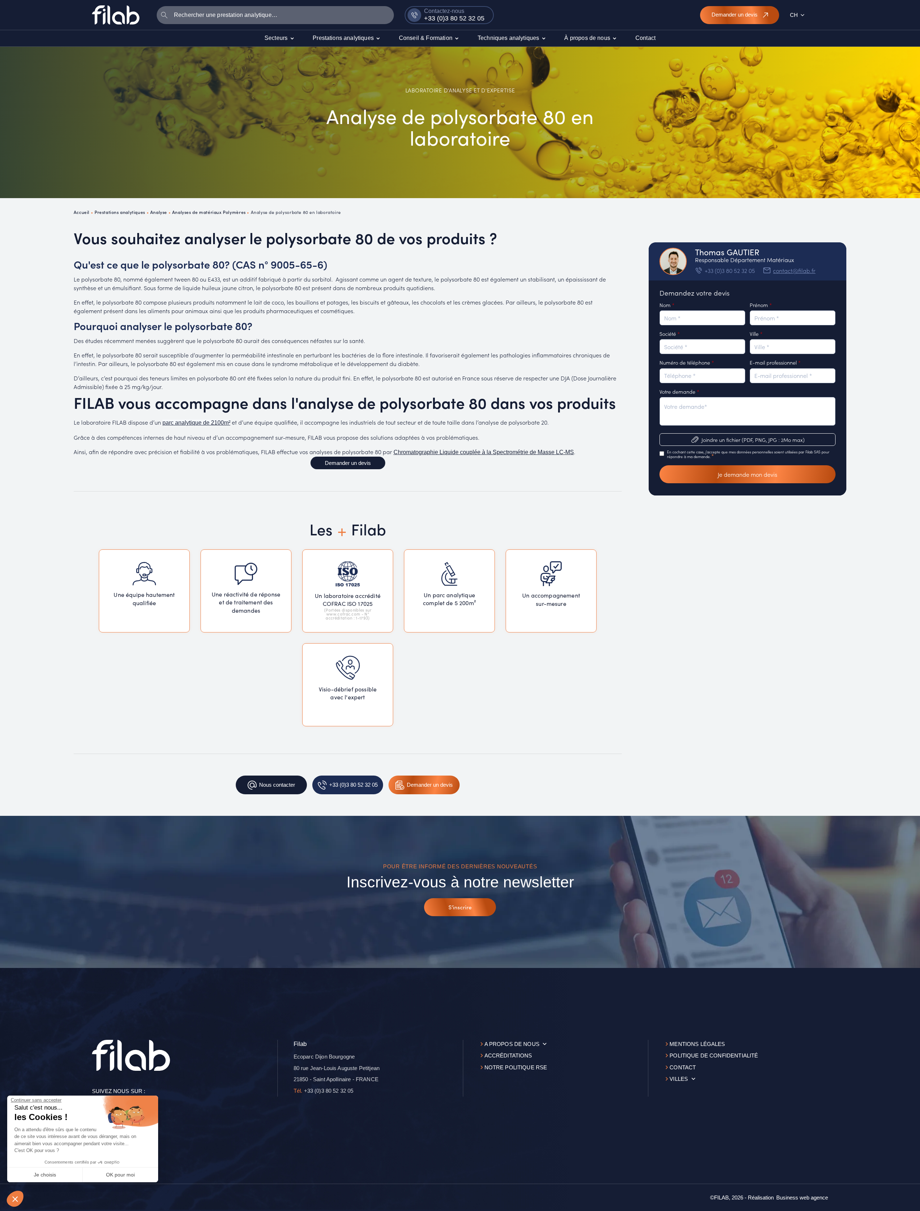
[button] (15, 1198)
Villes (679, 1079)
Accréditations (508, 1055)
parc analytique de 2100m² (196, 423)
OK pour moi (120, 1175)
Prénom (761, 305)
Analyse (158, 212)
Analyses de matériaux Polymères (209, 212)
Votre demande (679, 391)
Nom (667, 305)
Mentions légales (697, 1044)
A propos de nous (511, 1044)
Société (669, 333)
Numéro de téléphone (686, 362)
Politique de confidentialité (714, 1055)
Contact (683, 1067)
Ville (756, 333)
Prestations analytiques (120, 212)
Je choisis (45, 1175)
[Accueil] (115, 14)
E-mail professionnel (775, 362)
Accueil (81, 212)
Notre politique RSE (515, 1067)
